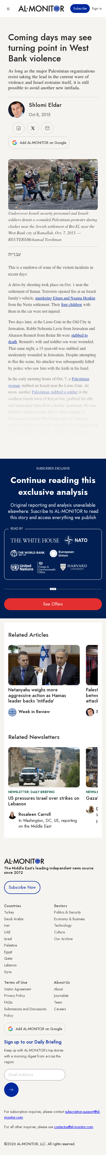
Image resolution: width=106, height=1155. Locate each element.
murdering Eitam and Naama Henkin (65, 298)
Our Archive (63, 938)
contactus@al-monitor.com (73, 1126)
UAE (7, 932)
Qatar (8, 958)
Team (58, 1002)
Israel (8, 938)
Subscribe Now (22, 887)
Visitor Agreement (17, 989)
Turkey (9, 912)
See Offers (53, 604)
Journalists (61, 995)
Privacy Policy (14, 995)
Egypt (8, 952)
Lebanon (10, 965)
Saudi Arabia (13, 919)
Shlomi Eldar (45, 105)
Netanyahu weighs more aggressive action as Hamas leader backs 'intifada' (37, 695)
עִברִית (14, 254)
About (58, 989)
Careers (60, 1009)
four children (71, 304)
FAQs (8, 1002)
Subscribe (80, 8)
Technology (63, 925)
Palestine (10, 945)
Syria (8, 971)
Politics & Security (67, 912)
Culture (59, 932)
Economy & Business (69, 919)
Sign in (97, 8)
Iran (7, 925)
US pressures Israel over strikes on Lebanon (43, 801)
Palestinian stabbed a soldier (55, 391)
